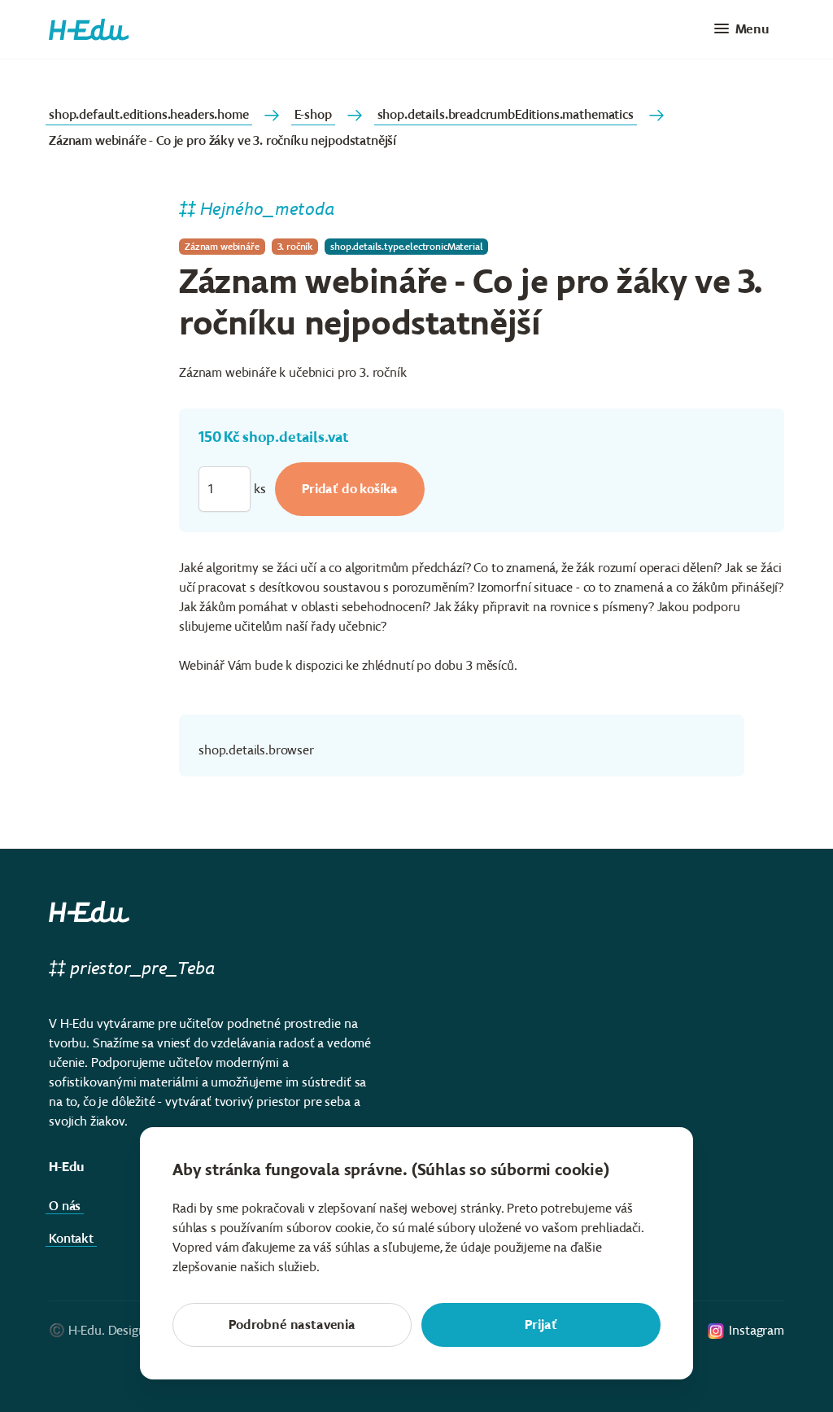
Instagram (756, 1330)
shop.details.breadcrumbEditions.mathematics (505, 114)
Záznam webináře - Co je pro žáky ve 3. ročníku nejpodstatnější (222, 140)
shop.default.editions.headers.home (149, 114)
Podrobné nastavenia (292, 1324)
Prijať (540, 1324)
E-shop (313, 114)
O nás (65, 1205)
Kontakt (71, 1238)
